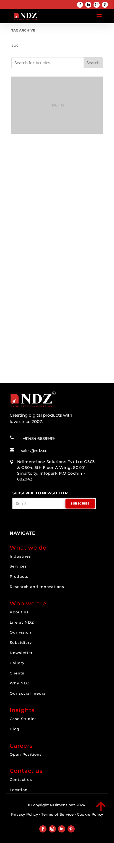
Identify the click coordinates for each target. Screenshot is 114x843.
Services (18, 566)
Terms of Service (57, 814)
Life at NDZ (22, 622)
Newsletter (21, 652)
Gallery (17, 663)
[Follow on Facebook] (80, 5)
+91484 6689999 (39, 438)
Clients (17, 673)
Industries (20, 556)
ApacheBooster (48, 218)
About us (19, 612)
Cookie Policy (90, 814)
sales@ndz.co (34, 450)
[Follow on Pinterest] (105, 5)
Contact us (21, 779)
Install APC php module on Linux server (53, 304)
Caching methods (37, 213)
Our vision (20, 632)
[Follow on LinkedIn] (88, 5)
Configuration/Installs (52, 312)
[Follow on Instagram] (97, 5)
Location (19, 789)
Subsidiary (21, 642)
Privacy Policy (24, 814)
